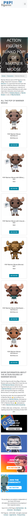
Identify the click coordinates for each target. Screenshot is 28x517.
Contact (6, 515)
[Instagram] (14, 463)
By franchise (20, 508)
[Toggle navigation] (25, 3)
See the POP (14, 145)
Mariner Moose (6, 389)
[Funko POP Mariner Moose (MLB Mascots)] (14, 119)
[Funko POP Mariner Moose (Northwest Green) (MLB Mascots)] (14, 293)
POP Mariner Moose (8, 385)
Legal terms (12, 515)
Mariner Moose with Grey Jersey (15, 405)
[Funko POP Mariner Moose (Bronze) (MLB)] (14, 249)
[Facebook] (14, 443)
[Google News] (14, 423)
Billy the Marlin (15, 95)
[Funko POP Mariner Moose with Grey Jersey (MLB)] (14, 206)
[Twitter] (14, 483)
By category (17, 510)
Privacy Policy (21, 515)
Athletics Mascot (15, 93)
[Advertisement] (14, 22)
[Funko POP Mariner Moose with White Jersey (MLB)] (14, 162)
